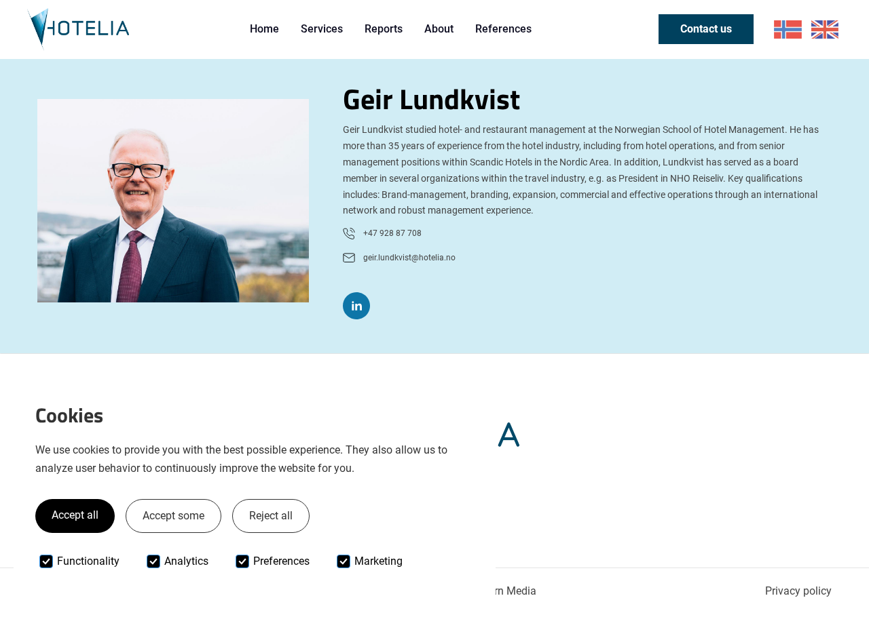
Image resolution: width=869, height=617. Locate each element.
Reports (384, 28)
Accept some (173, 515)
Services (322, 28)
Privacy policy (798, 590)
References (503, 28)
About (439, 28)
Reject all (271, 515)
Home (264, 28)
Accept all (75, 515)
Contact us (706, 28)
